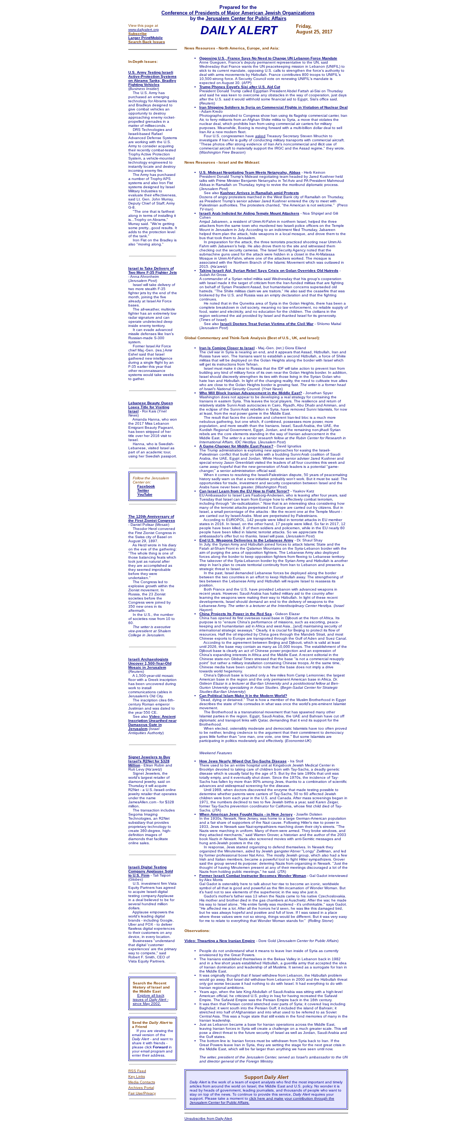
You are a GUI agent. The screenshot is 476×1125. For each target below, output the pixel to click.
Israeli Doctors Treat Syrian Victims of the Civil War (266, 324)
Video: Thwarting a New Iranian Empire (219, 941)
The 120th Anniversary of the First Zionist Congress (151, 518)
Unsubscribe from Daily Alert (208, 1118)
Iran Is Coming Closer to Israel (227, 348)
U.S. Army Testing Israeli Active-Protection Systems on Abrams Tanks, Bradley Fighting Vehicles (152, 78)
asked (260, 136)
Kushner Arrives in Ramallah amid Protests (259, 193)
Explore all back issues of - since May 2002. (150, 999)
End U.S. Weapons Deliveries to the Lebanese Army (246, 540)
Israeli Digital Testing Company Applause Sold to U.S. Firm (150, 871)
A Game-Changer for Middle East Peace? (236, 446)
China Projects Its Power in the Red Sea (235, 614)
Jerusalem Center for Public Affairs (246, 18)
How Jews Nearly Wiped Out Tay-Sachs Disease (243, 761)
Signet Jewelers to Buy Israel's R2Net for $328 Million (149, 761)
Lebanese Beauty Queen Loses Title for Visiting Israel (150, 407)
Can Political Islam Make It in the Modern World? (243, 696)
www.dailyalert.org (143, 30)
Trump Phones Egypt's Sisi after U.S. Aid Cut (239, 87)
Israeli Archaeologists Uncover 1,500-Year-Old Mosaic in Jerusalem (149, 663)
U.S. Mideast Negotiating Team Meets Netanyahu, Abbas (249, 172)
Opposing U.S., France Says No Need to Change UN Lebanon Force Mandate (268, 58)
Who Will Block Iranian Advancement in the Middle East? (250, 393)
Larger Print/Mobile (145, 38)
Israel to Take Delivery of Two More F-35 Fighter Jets (152, 270)
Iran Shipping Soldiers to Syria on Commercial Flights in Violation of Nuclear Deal (273, 107)
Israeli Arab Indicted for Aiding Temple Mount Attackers (249, 213)
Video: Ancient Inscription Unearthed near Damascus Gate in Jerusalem (152, 722)
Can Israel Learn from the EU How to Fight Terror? (244, 491)
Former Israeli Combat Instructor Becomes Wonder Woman (252, 876)
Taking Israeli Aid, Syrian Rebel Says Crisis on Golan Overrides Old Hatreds (268, 271)
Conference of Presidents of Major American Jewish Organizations (238, 13)
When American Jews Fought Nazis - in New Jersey (246, 814)
